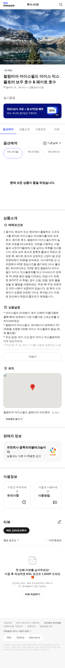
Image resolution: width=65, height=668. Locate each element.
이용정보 (40, 129)
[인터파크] (7, 4)
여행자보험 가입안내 (13, 626)
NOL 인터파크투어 (16, 530)
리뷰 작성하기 (32, 594)
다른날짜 (53, 143)
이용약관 (7, 622)
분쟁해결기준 (46, 626)
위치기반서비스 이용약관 (28, 622)
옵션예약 (8, 129)
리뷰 (56, 129)
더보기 (32, 356)
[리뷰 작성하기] (59, 522)
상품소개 (24, 129)
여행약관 (31, 626)
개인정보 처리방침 (52, 622)
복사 (57, 412)
